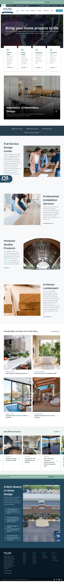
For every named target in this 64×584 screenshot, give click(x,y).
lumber (9, 260)
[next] (61, 453)
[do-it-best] (61, 579)
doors (9, 258)
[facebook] (54, 579)
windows (6, 258)
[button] (47, 2)
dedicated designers (8, 174)
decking (6, 260)
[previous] (2, 453)
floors (15, 258)
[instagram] (57, 579)
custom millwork (8, 262)
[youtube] (59, 579)
